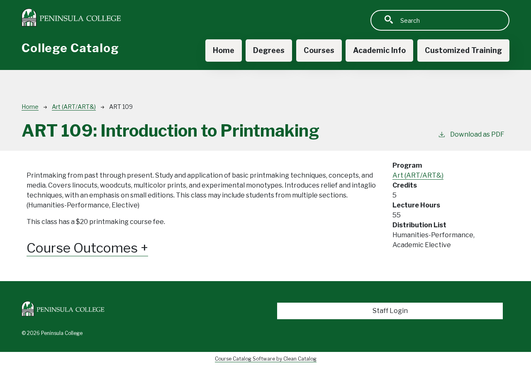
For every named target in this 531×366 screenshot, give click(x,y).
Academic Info (379, 50)
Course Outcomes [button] (84, 248)
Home (223, 50)
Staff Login (390, 311)
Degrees (269, 50)
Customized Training (463, 50)
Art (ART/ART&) (74, 106)
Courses (319, 50)
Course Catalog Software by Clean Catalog (266, 359)
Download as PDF (477, 134)
